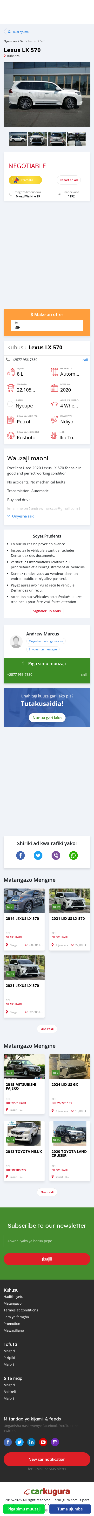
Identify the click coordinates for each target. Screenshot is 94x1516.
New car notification (47, 1459)
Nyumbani (10, 41)
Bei (16, 322)
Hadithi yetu (13, 1296)
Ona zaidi (47, 1029)
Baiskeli (10, 1391)
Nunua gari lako (47, 717)
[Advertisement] (47, 257)
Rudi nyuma (20, 32)
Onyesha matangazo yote (46, 641)
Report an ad (69, 180)
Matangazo (12, 1303)
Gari (23, 41)
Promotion (12, 1323)
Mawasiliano (14, 1330)
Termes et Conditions (21, 1310)
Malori (9, 1364)
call (85, 360)
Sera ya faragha (16, 1317)
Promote (27, 180)
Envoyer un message (43, 649)
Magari (9, 1351)
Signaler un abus (47, 611)
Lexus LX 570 (36, 41)
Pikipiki (9, 1357)
